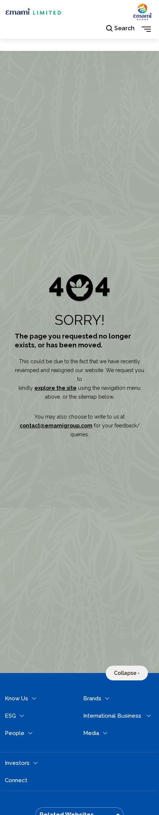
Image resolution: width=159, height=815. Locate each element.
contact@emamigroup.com (56, 426)
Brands (92, 698)
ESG (10, 715)
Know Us (16, 698)
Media (91, 733)
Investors (17, 763)
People (14, 733)
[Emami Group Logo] (142, 18)
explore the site (55, 388)
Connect (16, 780)
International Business (112, 715)
